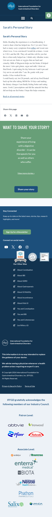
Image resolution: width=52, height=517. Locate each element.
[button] (23, 18)
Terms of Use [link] (30, 386)
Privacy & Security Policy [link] (12, 386)
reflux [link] (33, 48)
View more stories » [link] (26, 173)
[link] (48, 15)
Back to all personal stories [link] (13, 96)
